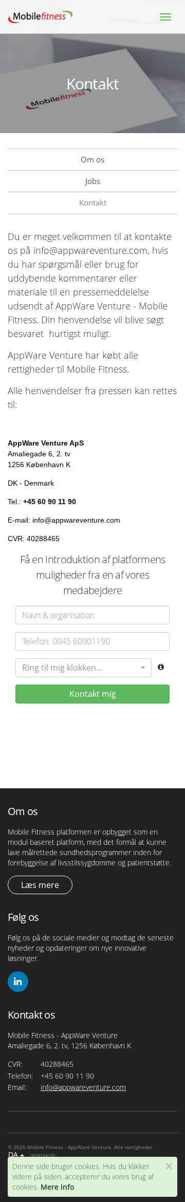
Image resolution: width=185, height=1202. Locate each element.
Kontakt (92, 202)
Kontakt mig (92, 693)
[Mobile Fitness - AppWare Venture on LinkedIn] (18, 981)
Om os (92, 159)
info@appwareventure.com (83, 1087)
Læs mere (40, 885)
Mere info (57, 1187)
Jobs (92, 181)
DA (14, 1154)
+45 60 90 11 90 (67, 1076)
